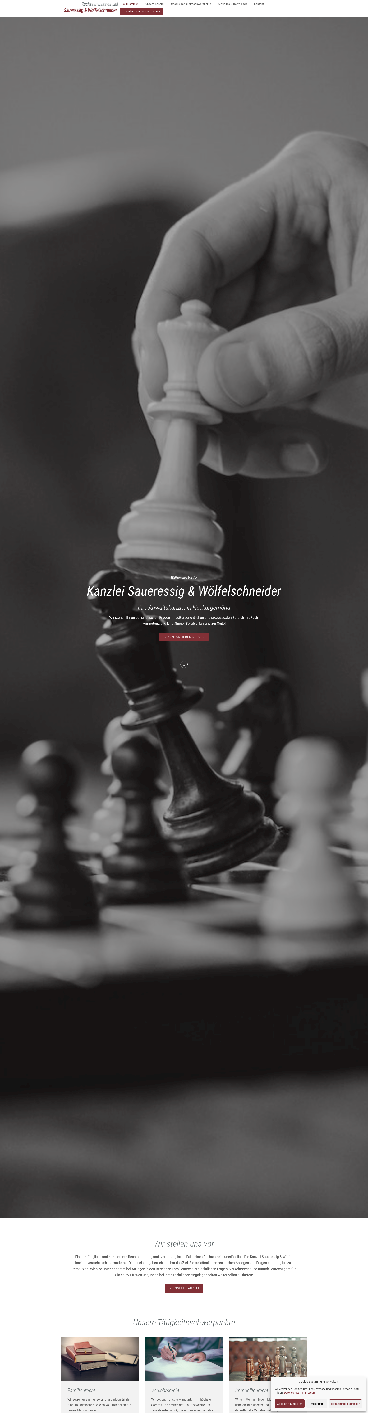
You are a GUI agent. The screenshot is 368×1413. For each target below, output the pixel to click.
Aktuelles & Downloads (232, 3)
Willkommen (131, 3)
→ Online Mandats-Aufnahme (141, 11)
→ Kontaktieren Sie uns (184, 636)
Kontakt (259, 3)
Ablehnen (317, 1403)
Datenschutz (291, 1392)
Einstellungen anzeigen (345, 1403)
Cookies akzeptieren (289, 1403)
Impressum (308, 1392)
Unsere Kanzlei (154, 3)
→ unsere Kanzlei (184, 1288)
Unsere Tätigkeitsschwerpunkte (191, 3)
